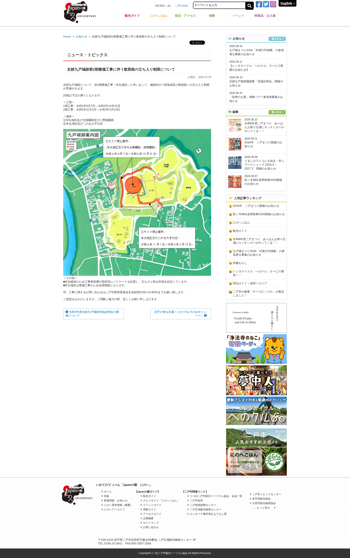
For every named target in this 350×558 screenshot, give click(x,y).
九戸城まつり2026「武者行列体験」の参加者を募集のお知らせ (259, 252)
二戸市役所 (196, 500)
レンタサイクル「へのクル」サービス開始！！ (258, 273)
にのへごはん (159, 15)
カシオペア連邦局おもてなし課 (208, 513)
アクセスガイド (152, 513)
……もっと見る (261, 507)
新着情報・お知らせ (116, 500)
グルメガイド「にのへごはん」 (161, 500)
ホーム (108, 491)
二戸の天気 (181, 5)
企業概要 (148, 518)
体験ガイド (149, 509)
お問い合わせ (151, 527)
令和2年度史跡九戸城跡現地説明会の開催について (92, 313)
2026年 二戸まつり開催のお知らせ (256, 205)
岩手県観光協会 (261, 498)
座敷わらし (240, 263)
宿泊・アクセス (185, 15)
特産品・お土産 (265, 15)
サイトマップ (151, 522)
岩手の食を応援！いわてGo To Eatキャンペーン (180, 313)
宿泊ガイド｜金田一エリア (250, 283)
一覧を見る (275, 38)
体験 (212, 15)
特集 (106, 496)
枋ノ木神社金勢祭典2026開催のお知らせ (259, 214)
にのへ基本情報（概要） (118, 504)
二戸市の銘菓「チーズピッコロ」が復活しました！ (258, 293)
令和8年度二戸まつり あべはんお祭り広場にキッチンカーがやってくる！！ (259, 240)
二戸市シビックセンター (266, 494)
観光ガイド (132, 15)
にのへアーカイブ (114, 509)
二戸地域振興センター (203, 504)
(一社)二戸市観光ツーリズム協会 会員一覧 (216, 496)
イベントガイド (152, 504)
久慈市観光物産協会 (264, 503)
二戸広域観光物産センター (205, 509)
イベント (238, 15)
